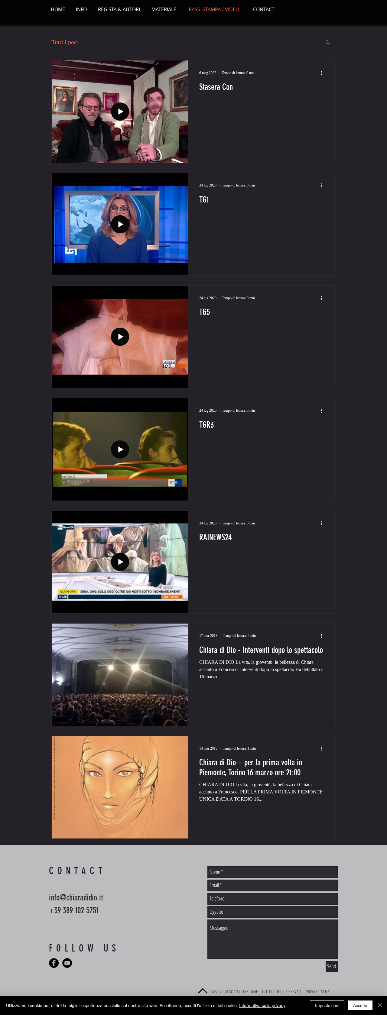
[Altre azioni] (323, 72)
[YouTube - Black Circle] (67, 963)
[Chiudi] (379, 1005)
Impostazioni (327, 1005)
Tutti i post (64, 42)
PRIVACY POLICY (317, 991)
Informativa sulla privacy (262, 1005)
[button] (328, 43)
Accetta (360, 1005)
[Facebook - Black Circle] (54, 963)
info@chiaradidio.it (76, 898)
